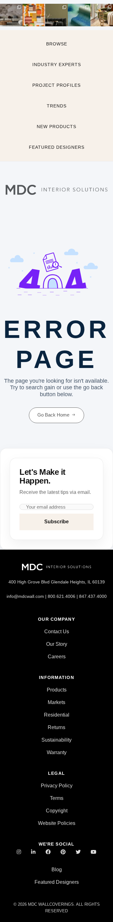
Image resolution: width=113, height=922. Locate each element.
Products (57, 689)
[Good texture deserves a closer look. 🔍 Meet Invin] (79, 15)
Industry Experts (56, 64)
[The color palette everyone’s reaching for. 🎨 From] (56, 15)
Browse (56, 43)
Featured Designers (56, 147)
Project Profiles (56, 85)
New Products (56, 126)
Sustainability (56, 740)
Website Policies (56, 823)
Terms (56, 798)
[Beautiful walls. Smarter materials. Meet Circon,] (11, 15)
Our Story (56, 644)
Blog (56, 869)
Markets (56, 702)
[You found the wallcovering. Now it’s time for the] (101, 15)
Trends (57, 105)
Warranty (57, 752)
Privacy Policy (57, 785)
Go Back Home (53, 414)
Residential (56, 714)
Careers (57, 656)
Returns (56, 727)
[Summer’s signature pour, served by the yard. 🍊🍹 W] (34, 15)
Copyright (56, 810)
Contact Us (56, 631)
